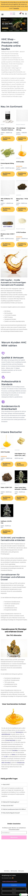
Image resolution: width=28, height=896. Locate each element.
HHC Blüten (7, 871)
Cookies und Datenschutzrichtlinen (9, 881)
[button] (2, 14)
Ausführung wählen (6, 138)
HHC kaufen (21, 871)
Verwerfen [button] (16, 8)
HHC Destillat (14, 871)
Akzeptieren (14, 885)
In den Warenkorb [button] (20, 464)
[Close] (26, 874)
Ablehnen (14, 893)
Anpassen (14, 889)
